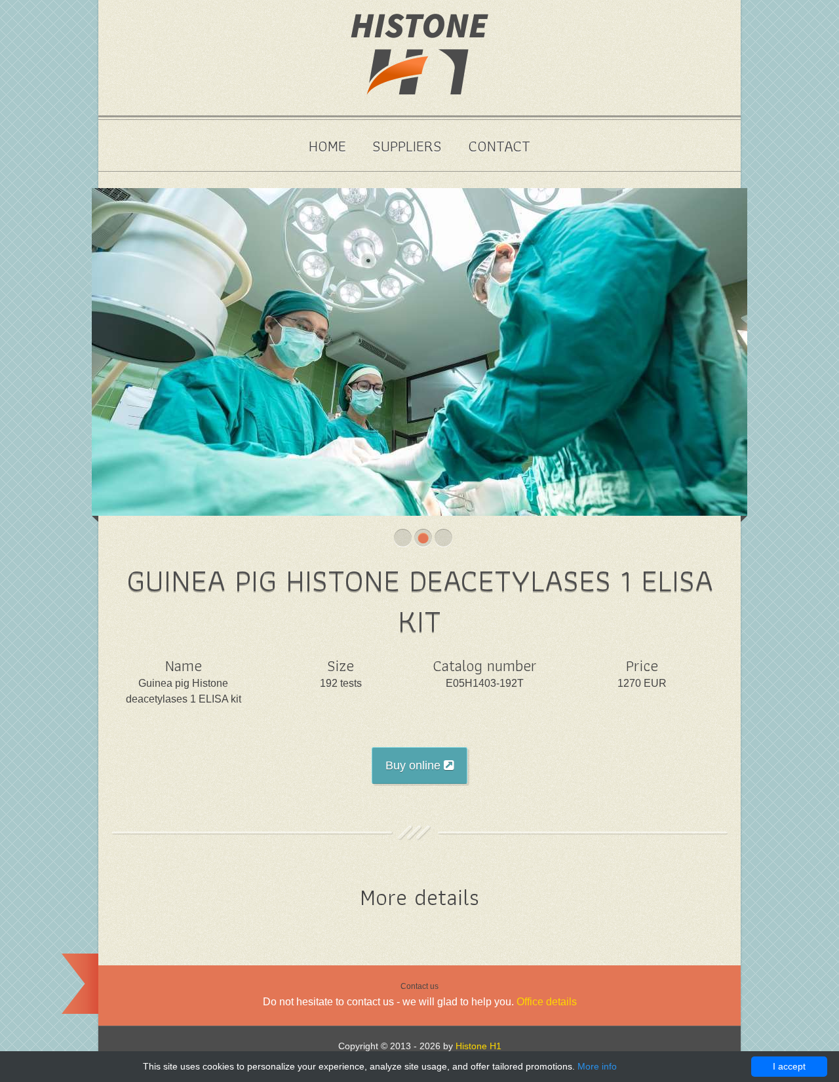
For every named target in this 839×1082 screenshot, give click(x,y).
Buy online (414, 765)
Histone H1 (478, 1046)
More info (597, 1066)
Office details (547, 1001)
